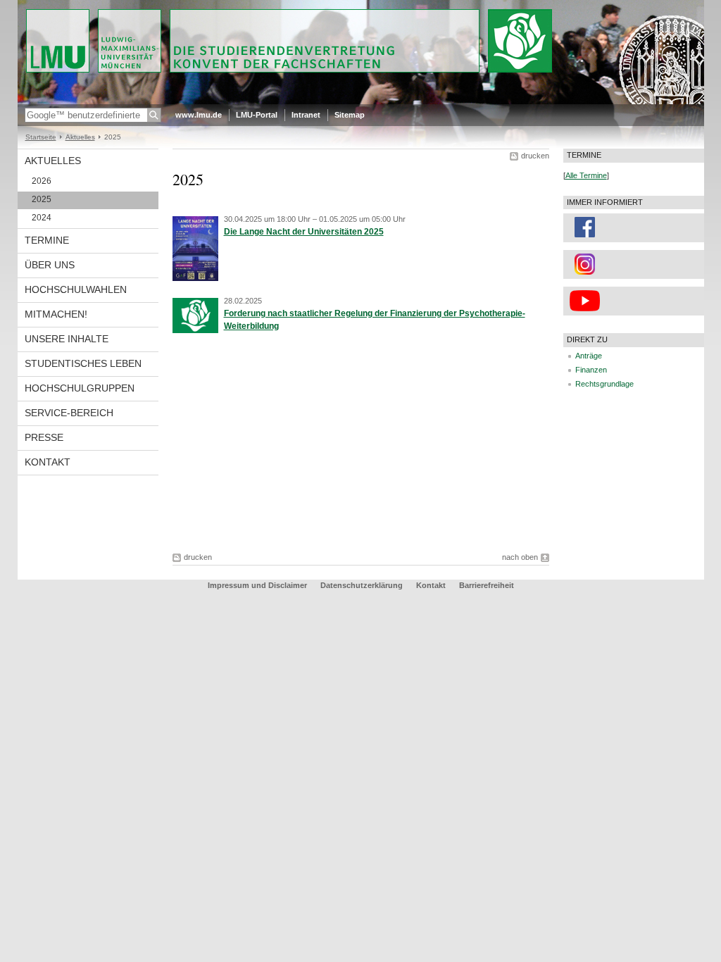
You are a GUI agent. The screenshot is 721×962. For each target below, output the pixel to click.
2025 (41, 199)
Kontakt (47, 462)
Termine (47, 240)
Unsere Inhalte (66, 338)
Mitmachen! (56, 314)
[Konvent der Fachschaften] (361, 101)
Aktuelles (80, 137)
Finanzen (591, 370)
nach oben (520, 557)
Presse (44, 437)
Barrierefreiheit (486, 585)
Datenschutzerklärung (361, 585)
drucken (535, 155)
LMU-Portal (256, 115)
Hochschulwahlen (76, 289)
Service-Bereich (69, 412)
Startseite (40, 137)
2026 (41, 181)
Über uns (50, 264)
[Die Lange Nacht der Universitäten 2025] (195, 278)
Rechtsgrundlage (604, 384)
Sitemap (349, 115)
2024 (41, 218)
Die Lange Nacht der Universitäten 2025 (304, 232)
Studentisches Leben (83, 363)
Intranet (305, 115)
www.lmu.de (198, 115)
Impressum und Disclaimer (257, 585)
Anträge (588, 355)
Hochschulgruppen (79, 388)
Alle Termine (586, 175)
